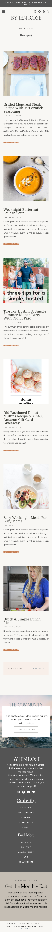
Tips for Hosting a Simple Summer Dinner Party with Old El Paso (24, 314)
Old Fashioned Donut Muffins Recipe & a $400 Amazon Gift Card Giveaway (23, 417)
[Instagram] (35, 11)
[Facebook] (44, 11)
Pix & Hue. (26, 928)
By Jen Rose (26, 17)
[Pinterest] (39, 11)
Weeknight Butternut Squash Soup (20, 211)
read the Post (11, 142)
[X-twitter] (48, 11)
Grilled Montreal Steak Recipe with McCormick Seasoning (23, 108)
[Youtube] (28, 792)
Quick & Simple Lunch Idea (22, 621)
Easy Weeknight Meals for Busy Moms (25, 519)
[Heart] (33, 792)
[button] (4, 11)
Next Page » (38, 669)
